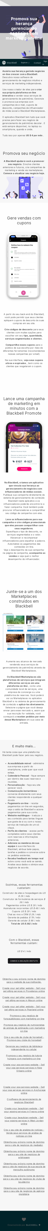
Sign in (45, 62)
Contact (37, 63)
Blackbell (32, 1225)
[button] (24, 103)
